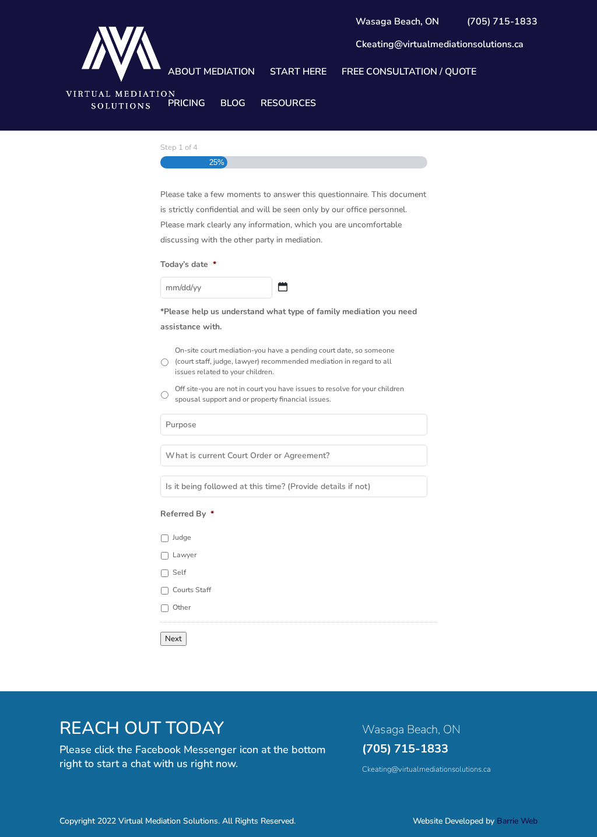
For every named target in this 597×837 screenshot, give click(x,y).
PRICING (186, 104)
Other (182, 607)
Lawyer (184, 555)
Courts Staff (192, 590)
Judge (182, 537)
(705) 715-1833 (405, 749)
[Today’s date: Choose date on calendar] (283, 287)
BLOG (232, 104)
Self (179, 572)
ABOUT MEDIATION (211, 73)
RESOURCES (288, 104)
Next (173, 639)
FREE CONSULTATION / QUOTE (409, 73)
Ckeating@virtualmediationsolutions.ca (440, 44)
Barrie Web (517, 821)
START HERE (298, 73)
